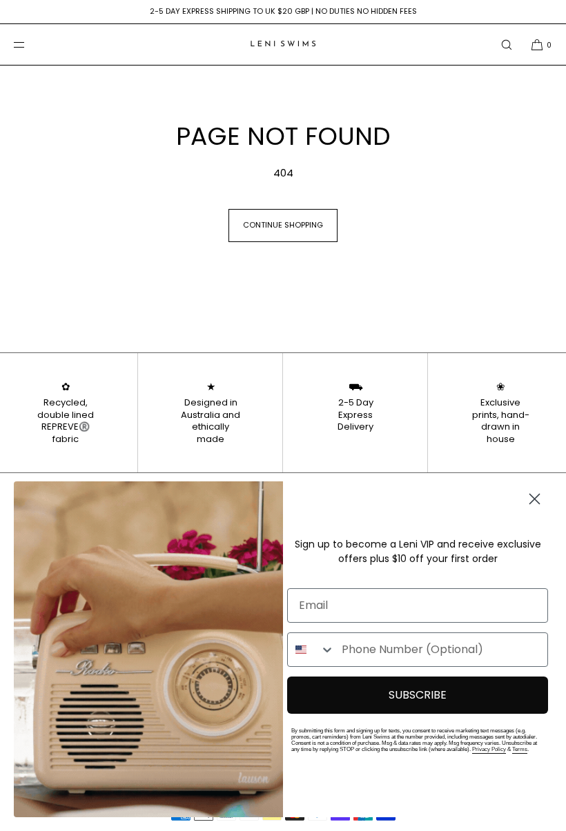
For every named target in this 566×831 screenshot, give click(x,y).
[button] (506, 44)
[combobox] (311, 649)
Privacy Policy (489, 749)
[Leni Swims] (283, 45)
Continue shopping (283, 224)
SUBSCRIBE (418, 695)
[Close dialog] (535, 499)
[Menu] (30, 44)
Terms (519, 749)
